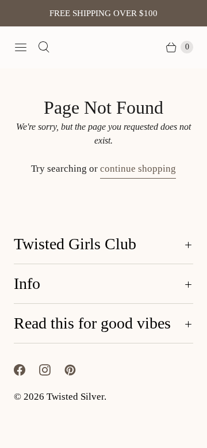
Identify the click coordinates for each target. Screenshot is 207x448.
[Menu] (20, 47)
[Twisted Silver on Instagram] (51, 370)
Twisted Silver (75, 396)
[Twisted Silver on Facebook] (26, 370)
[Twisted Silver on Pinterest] (77, 370)
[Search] (43, 47)
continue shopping (138, 168)
